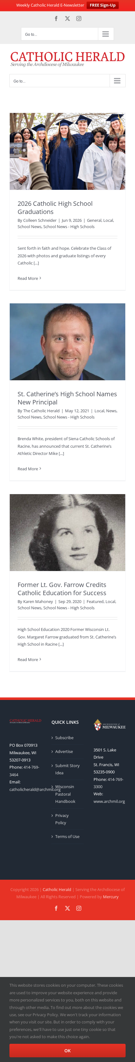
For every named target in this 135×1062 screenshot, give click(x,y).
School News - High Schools (68, 226)
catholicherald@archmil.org (35, 789)
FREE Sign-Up (103, 5)
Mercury (111, 896)
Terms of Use (67, 836)
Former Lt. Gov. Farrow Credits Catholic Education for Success (62, 588)
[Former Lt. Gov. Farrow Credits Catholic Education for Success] (67, 532)
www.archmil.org (109, 801)
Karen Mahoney (38, 601)
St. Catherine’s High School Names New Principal (67, 398)
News (111, 411)
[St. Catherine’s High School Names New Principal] (67, 341)
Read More (28, 278)
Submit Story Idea (67, 769)
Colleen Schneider (40, 220)
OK (67, 1051)
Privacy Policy (62, 819)
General (94, 220)
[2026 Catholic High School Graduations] (67, 151)
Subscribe (64, 737)
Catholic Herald (57, 889)
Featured (95, 601)
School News (29, 226)
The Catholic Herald (41, 411)
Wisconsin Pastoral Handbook (65, 794)
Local (108, 220)
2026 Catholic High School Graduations (55, 207)
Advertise (64, 751)
